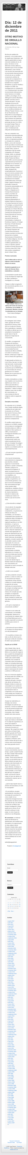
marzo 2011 (11, 1044)
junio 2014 (10, 978)
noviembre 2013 (12, 990)
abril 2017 (10, 927)
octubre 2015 (11, 951)
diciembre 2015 (12, 948)
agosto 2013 (11, 995)
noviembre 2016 (12, 934)
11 (19, 902)
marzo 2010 (11, 1065)
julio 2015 (10, 956)
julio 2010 (10, 1058)
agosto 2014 (11, 975)
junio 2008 (10, 1095)
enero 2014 (11, 987)
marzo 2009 (11, 1080)
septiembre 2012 (12, 1014)
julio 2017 (10, 922)
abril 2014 (10, 982)
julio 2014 (10, 977)
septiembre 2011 (12, 1034)
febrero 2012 (11, 1026)
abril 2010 (10, 1063)
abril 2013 (10, 1002)
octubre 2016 (11, 936)
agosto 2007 (11, 1112)
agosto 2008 (11, 1092)
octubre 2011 (11, 1033)
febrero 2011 (11, 1046)
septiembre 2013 (12, 994)
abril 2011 (10, 1043)
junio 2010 (10, 1060)
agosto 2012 (11, 1016)
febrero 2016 (11, 944)
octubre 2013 (11, 992)
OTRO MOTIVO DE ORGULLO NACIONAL (14, 40)
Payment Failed (11, 1142)
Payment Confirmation (15, 1141)
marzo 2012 (11, 1024)
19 (8, 906)
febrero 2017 (11, 931)
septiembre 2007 (12, 1110)
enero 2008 (11, 1104)
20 (10, 906)
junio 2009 (10, 1075)
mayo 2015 (11, 960)
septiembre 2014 (12, 973)
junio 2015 (10, 958)
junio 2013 (10, 999)
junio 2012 (10, 1019)
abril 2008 (10, 1099)
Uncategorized (17, 846)
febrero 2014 (11, 985)
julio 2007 (10, 1114)
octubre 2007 (11, 1109)
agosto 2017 (11, 921)
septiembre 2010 (12, 1055)
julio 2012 (10, 1017)
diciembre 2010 (12, 1049)
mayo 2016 (11, 939)
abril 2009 (10, 1078)
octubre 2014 (11, 971)
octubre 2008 (11, 1088)
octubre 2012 (11, 1012)
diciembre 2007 (12, 1105)
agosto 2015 (11, 955)
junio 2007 (10, 1116)
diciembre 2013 (12, 989)
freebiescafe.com (14, 1149)
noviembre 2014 (12, 970)
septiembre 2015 (12, 953)
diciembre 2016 (12, 933)
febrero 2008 (11, 1102)
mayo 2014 (11, 980)
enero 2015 (11, 966)
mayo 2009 (11, 1077)
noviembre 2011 (12, 1031)
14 (12, 904)
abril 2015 (10, 961)
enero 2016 (11, 946)
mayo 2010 (11, 1061)
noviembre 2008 (12, 1087)
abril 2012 (10, 1022)
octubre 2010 (11, 1053)
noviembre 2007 (12, 1107)
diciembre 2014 (12, 968)
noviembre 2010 (12, 1051)
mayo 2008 (11, 1097)
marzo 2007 (11, 1121)
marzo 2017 (11, 929)
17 (17, 904)
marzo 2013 (11, 1004)
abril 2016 (10, 941)
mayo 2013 (11, 1000)
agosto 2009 (11, 1071)
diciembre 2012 (12, 1009)
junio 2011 (10, 1039)
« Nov (8, 911)
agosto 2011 (11, 1036)
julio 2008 (10, 1094)
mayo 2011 (11, 1041)
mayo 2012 (11, 1021)
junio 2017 (10, 924)
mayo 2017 (11, 926)
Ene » (12, 911)
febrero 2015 (11, 965)
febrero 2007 (11, 1122)
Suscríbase (19, 1142)
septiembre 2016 (12, 938)
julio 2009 (10, 1073)
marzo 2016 (11, 943)
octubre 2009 (11, 1068)
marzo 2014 (11, 983)
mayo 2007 (11, 1117)
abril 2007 (10, 1119)
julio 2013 (10, 997)
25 (19, 906)
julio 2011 (10, 1038)
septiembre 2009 (12, 1070)
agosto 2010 (11, 1056)
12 (8, 904)
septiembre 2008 (12, 1090)
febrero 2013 (11, 1005)
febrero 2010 (11, 1066)
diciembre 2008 (12, 1085)
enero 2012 (11, 1027)
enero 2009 (11, 1083)
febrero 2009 (11, 1082)
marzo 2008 (11, 1100)
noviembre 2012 (12, 1010)
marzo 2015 (11, 963)
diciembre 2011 (12, 1029)
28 (12, 908)
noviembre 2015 (12, 950)
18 (19, 904)
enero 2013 (11, 1007)
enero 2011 (11, 1048)
